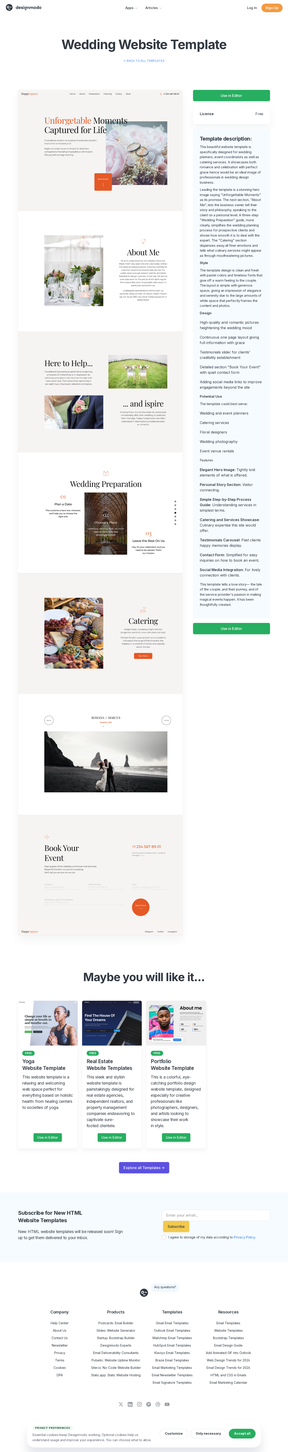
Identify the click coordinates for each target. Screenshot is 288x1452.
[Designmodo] (23, 7)
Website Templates (228, 1330)
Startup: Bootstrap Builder (116, 1338)
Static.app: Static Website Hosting (116, 1375)
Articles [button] (151, 8)
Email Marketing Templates (172, 1368)
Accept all (242, 1433)
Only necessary (208, 1433)
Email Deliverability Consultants (116, 1353)
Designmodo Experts (115, 1345)
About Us (59, 1330)
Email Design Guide (228, 1345)
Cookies (60, 1368)
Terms (59, 1360)
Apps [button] (129, 8)
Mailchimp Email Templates (172, 1338)
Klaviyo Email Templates (172, 1353)
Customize (174, 1433)
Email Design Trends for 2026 (228, 1368)
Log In (252, 8)
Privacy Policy (244, 1237)
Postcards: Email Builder (115, 1323)
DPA (60, 1375)
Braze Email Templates (172, 1360)
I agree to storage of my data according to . (212, 1237)
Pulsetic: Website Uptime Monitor (116, 1360)
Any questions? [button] (165, 1287)
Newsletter (60, 1345)
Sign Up (272, 8)
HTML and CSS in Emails (228, 1375)
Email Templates (228, 1323)
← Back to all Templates (144, 60)
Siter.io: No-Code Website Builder (116, 1368)
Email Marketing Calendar (228, 1382)
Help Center (60, 1323)
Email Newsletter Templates (172, 1375)
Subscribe (176, 1226)
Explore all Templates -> (144, 1167)
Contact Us (60, 1338)
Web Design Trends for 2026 (228, 1360)
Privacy (59, 1353)
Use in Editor (231, 95)
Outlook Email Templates (172, 1330)
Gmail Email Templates (172, 1323)
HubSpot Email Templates (172, 1345)
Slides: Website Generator (116, 1330)
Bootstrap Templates (228, 1338)
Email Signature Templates (172, 1382)
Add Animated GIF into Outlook (228, 1353)
